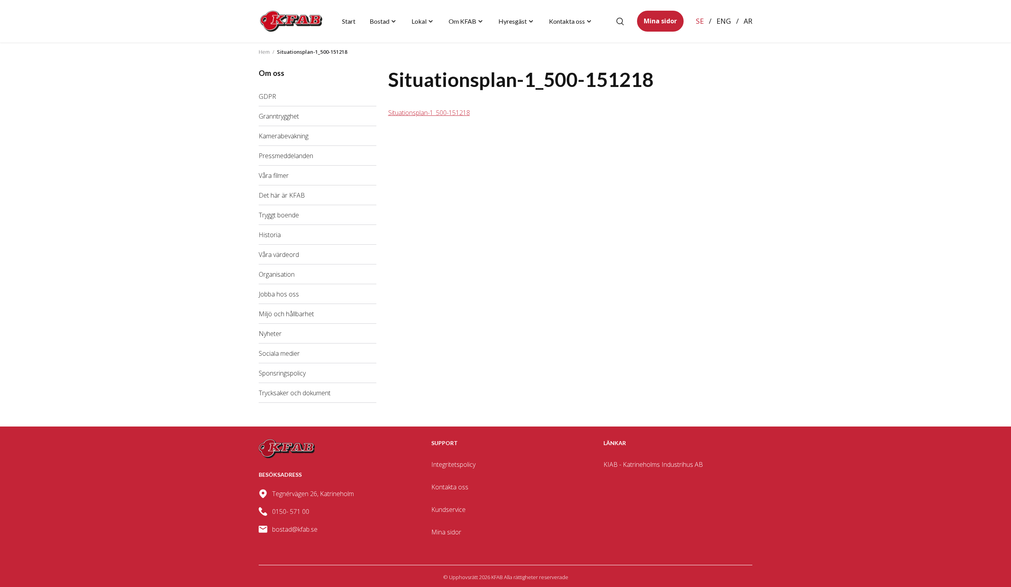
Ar (748, 21)
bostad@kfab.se (295, 529)
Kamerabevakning (283, 136)
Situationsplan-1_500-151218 (429, 112)
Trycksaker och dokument (295, 393)
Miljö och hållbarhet (286, 314)
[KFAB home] (291, 21)
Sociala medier (279, 353)
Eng (723, 21)
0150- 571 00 (290, 511)
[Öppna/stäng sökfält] (620, 21)
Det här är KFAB (282, 195)
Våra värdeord (279, 254)
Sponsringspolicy (282, 373)
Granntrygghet (279, 116)
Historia (270, 234)
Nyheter (270, 333)
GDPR (267, 96)
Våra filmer (274, 175)
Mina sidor (660, 21)
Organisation (277, 274)
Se (700, 21)
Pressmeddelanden (286, 155)
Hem (264, 51)
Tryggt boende (279, 215)
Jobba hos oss (279, 294)
